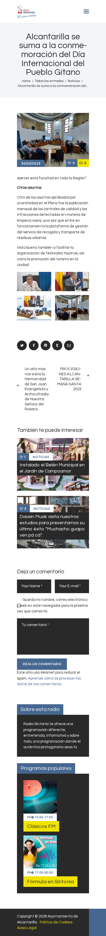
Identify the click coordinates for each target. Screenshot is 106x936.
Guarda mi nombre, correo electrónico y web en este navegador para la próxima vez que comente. (52, 605)
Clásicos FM (41, 826)
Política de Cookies (56, 922)
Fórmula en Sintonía (50, 881)
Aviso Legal (27, 928)
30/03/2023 (30, 163)
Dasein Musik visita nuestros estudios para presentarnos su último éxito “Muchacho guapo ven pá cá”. (52, 526)
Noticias (74, 81)
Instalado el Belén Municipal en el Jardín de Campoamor (52, 468)
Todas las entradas (49, 81)
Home (26, 81)
